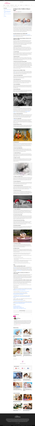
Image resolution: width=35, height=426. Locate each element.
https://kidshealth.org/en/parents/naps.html (24, 291)
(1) (22, 36)
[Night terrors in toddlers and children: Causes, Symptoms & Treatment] (17, 375)
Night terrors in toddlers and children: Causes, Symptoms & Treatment (17, 380)
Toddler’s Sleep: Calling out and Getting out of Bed (18, 307)
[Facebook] (16, 423)
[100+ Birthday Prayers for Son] (27, 397)
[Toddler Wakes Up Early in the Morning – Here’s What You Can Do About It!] (27, 385)
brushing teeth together (19, 270)
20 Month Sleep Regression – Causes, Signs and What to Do (27, 380)
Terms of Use (17, 425)
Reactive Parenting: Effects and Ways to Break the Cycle (27, 410)
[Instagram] (17, 423)
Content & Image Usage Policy (23, 425)
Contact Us (31, 425)
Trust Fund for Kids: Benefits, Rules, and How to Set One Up (17, 401)
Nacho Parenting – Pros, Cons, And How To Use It (17, 410)
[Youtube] (4, 0)
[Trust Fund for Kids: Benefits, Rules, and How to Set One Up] (17, 397)
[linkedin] (16, 319)
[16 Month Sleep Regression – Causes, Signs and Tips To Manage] (17, 385)
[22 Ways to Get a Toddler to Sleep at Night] (22, 19)
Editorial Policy (19, 425)
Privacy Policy (14, 425)
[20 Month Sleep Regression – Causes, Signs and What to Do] (27, 375)
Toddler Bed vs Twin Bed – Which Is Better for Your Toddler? (19, 308)
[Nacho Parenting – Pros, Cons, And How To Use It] (17, 406)
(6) (20, 277)
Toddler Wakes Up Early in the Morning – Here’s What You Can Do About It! (27, 390)
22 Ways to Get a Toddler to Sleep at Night (21, 9)
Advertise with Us (26, 425)
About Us (29, 425)
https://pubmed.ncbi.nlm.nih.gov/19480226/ (18, 300)
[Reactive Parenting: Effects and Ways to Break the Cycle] (27, 406)
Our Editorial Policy (17, 314)
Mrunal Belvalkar (19, 324)
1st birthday (14, 119)
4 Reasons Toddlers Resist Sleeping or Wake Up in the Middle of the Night (7, 12)
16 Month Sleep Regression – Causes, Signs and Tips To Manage (17, 389)
